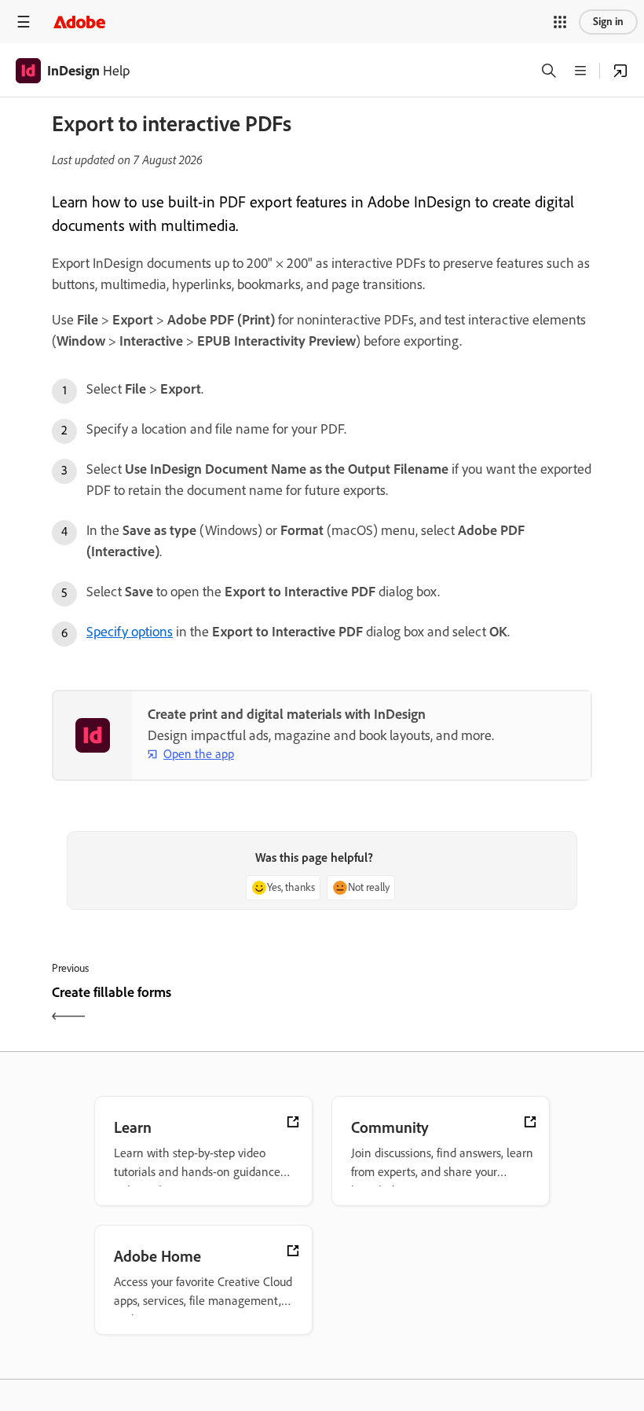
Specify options (129, 631)
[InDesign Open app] (620, 71)
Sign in (608, 21)
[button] (560, 22)
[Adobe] (79, 21)
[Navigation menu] (23, 21)
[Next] (459, 1006)
